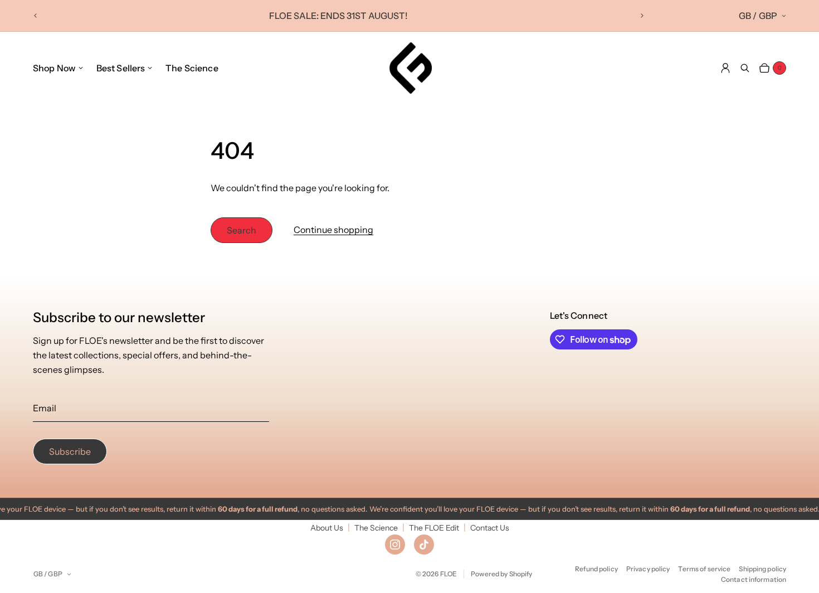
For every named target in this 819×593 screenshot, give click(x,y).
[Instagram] (395, 544)
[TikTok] (424, 544)
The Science (376, 528)
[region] (339, 15)
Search (241, 230)
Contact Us (489, 528)
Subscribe (70, 451)
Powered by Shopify (501, 574)
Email (44, 408)
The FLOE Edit (434, 528)
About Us (326, 528)
